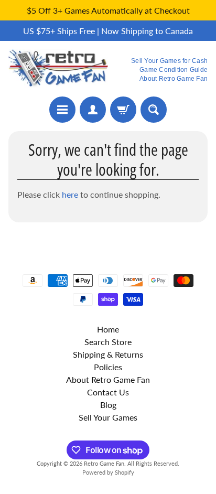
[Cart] (123, 109)
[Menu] (62, 109)
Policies (108, 367)
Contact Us (108, 392)
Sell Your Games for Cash (169, 61)
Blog (108, 405)
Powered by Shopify (108, 472)
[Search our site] (154, 109)
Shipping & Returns (108, 354)
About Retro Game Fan (173, 79)
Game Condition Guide (173, 70)
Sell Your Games (108, 417)
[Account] (93, 109)
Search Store (108, 342)
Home (108, 329)
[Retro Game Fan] (58, 68)
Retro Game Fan (104, 463)
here (70, 194)
